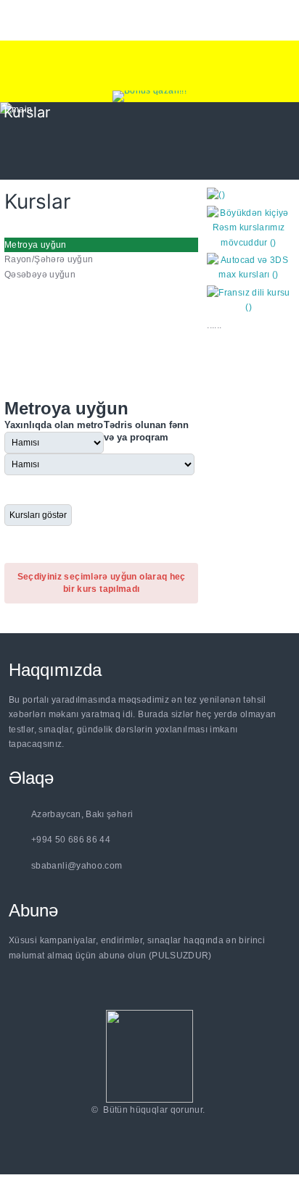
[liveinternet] (152, 1128)
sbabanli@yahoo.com (76, 866)
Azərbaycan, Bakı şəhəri (82, 814)
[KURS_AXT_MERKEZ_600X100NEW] (149, 66)
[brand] (149, 1055)
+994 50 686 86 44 (70, 840)
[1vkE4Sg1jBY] (149, 96)
